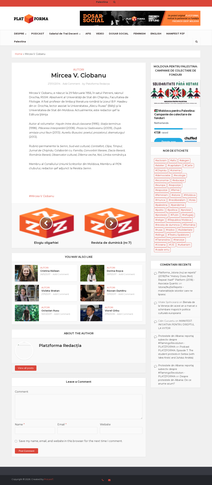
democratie (163, 175)
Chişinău (162, 170)
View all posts (25, 368)
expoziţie (175, 185)
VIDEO (100, 33)
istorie (176, 195)
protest (187, 209)
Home (18, 53)
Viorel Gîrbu (112, 310)
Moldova (190, 195)
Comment (21, 391)
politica (173, 209)
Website (105, 424)
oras (193, 200)
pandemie (178, 205)
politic (160, 209)
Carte (189, 165)
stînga (160, 234)
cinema (176, 170)
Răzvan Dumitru (116, 290)
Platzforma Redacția (98, 83)
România (190, 224)
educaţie (179, 180)
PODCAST (37, 33)
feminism (162, 195)
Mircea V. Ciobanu (42, 196)
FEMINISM (139, 33)
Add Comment (71, 83)
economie (163, 180)
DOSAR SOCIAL (119, 33)
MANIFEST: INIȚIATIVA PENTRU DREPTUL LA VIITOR (176, 324)
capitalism (175, 165)
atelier (160, 165)
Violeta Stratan (50, 290)
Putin (175, 214)
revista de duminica (168, 224)
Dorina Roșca (115, 270)
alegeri (185, 160)
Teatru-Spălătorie (179, 234)
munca (161, 200)
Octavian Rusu (50, 310)
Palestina (20, 41)
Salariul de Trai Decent (63, 33)
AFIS (88, 33)
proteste (162, 214)
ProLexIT (48, 479)
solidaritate (186, 229)
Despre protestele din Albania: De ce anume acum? (174, 380)
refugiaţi (188, 214)
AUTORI (78, 69)
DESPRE (19, 33)
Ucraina (161, 244)
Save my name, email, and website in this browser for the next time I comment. (71, 441)
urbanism (185, 244)
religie (160, 219)
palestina (162, 205)
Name (20, 424)
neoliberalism (178, 200)
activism (162, 160)
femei (176, 190)
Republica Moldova (180, 219)
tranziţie (179, 239)
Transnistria (163, 239)
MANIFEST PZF (175, 33)
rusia (159, 229)
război (171, 229)
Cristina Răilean (49, 270)
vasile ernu (163, 249)
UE (172, 244)
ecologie (181, 175)
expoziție (162, 190)
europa (161, 185)
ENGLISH (156, 33)
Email (62, 424)
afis (174, 160)
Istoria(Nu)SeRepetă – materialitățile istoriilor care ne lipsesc (175, 291)
